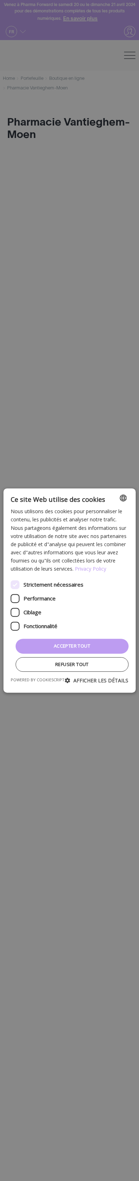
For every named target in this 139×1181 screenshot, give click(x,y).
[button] (96, 680)
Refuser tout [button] (72, 664)
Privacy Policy (90, 568)
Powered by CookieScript (38, 679)
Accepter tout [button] (72, 646)
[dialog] (69, 590)
